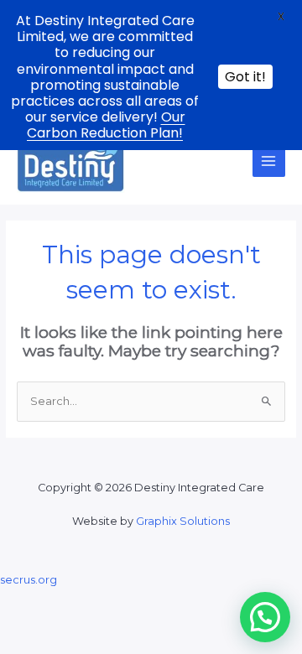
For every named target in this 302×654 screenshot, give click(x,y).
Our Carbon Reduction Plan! (106, 125)
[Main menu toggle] (269, 160)
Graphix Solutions (183, 521)
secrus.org (28, 580)
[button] (265, 617)
